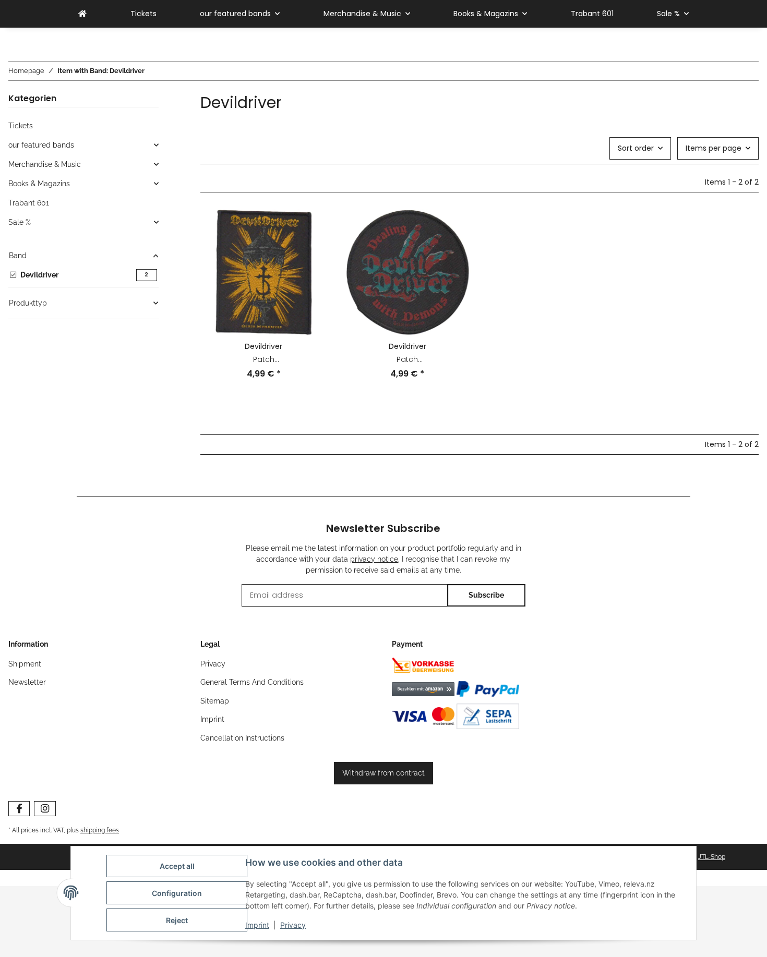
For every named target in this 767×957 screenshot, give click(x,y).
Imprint (257, 924)
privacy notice (374, 559)
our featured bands (41, 145)
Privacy (293, 924)
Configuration (177, 893)
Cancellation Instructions (242, 738)
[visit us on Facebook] (19, 808)
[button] (264, 301)
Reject (177, 920)
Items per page (713, 148)
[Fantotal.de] (82, 14)
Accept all (177, 866)
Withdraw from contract (383, 773)
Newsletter (27, 682)
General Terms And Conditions (252, 682)
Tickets (20, 126)
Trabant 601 (28, 203)
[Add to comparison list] (309, 226)
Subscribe (486, 595)
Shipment (24, 664)
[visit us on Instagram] (44, 808)
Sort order (636, 148)
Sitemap (214, 701)
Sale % (19, 222)
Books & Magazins (39, 183)
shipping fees (99, 830)
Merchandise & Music (44, 164)
